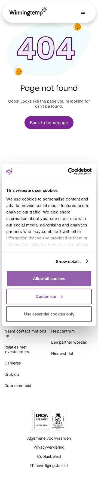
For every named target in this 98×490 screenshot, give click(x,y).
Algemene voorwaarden (49, 438)
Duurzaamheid (17, 385)
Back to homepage (49, 122)
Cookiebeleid (49, 456)
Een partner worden (69, 342)
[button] (83, 12)
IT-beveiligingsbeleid (49, 465)
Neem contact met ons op (25, 333)
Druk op (11, 374)
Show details (68, 261)
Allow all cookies (49, 278)
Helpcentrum (63, 331)
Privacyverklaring (49, 447)
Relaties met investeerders (16, 349)
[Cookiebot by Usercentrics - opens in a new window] (69, 171)
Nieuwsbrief (62, 353)
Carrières (12, 363)
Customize (46, 296)
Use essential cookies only (49, 314)
